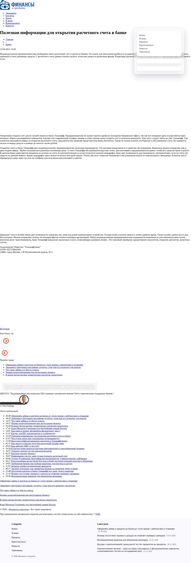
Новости (16, 546)
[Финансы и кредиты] (17, 9)
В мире (15, 533)
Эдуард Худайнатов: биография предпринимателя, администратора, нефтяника (49, 458)
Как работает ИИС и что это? (25, 446)
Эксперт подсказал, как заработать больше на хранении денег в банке (44, 468)
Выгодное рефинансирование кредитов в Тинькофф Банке (39, 441)
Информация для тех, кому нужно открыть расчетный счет (39, 456)
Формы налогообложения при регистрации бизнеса (30, 372)
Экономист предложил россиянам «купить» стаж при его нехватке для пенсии (43, 367)
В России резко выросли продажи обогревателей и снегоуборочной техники (47, 448)
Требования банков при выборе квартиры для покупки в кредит (41, 463)
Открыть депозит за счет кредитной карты (31, 451)
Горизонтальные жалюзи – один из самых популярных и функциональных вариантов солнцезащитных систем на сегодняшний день (138, 549)
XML (97, 514)
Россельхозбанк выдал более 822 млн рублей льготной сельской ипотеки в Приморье (52, 461)
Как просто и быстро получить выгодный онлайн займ (37, 443)
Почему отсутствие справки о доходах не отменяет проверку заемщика (29, 385)
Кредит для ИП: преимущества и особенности (33, 433)
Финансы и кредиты (19, 509)
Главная (9, 39)
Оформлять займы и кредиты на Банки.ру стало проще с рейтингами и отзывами (44, 365)
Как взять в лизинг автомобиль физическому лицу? (35, 431)
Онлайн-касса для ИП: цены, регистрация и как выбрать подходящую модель (69, 388)
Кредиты (16, 537)
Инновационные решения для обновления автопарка (70, 385)
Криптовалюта (19, 542)
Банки (8, 44)
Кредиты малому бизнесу (23, 453)
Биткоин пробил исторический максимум (31, 466)
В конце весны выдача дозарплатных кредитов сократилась (34, 375)
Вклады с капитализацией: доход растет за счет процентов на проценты (131, 544)
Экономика (17, 550)
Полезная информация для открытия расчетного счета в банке (41, 436)
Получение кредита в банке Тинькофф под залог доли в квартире (42, 471)
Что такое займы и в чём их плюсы (22, 370)
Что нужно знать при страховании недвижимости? (35, 438)
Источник (5, 329)
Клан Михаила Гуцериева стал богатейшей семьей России (39, 428)
